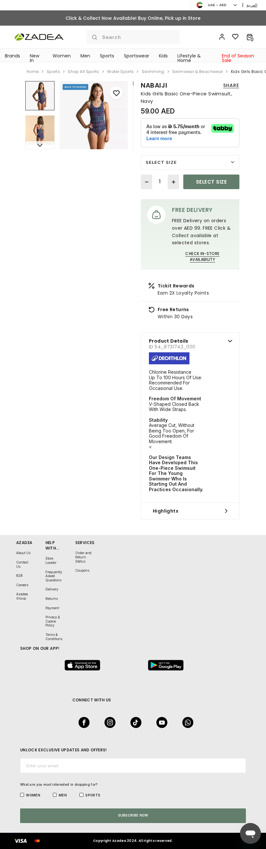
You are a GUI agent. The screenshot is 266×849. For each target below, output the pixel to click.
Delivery (51, 589)
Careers (22, 585)
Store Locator (50, 560)
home (33, 71)
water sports (120, 71)
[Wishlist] (235, 37)
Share (231, 85)
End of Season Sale (238, 58)
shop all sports (83, 71)
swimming (153, 71)
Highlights (165, 511)
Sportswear (136, 56)
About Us (23, 553)
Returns (51, 598)
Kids (163, 56)
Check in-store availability (202, 256)
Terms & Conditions (53, 637)
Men (85, 56)
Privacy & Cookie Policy (52, 621)
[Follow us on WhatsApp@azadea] (186, 722)
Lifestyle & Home (189, 58)
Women (62, 56)
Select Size (161, 162)
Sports (107, 56)
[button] (249, 37)
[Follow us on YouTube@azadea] (160, 722)
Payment (52, 608)
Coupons (82, 570)
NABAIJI (154, 85)
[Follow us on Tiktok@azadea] (134, 722)
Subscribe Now (133, 815)
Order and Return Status (83, 557)
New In (34, 58)
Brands (12, 56)
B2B (19, 575)
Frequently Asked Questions (53, 576)
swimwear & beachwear (197, 71)
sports (53, 71)
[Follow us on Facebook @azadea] (82, 722)
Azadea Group (22, 596)
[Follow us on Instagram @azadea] (108, 722)
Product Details (168, 341)
